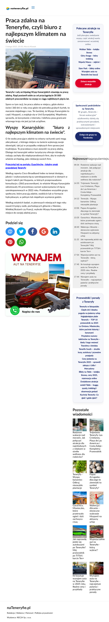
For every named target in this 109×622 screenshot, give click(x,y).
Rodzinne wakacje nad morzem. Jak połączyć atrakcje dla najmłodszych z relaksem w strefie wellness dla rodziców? (91, 172)
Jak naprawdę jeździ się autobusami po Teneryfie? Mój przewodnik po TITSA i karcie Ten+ (91, 245)
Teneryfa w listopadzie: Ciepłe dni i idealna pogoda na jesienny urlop (89, 310)
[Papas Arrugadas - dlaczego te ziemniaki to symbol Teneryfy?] (96, 467)
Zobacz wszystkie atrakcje (88, 83)
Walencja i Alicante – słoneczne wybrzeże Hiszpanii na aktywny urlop (90, 231)
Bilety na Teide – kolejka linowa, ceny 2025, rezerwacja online (89, 375)
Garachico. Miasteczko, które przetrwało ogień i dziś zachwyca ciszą (91, 220)
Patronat (29, 613)
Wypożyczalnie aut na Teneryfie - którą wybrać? (90, 258)
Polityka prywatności (44, 613)
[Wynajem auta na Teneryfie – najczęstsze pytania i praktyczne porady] (96, 568)
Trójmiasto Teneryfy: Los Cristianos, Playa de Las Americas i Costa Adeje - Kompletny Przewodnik (91, 189)
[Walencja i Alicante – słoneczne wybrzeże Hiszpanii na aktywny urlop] (96, 498)
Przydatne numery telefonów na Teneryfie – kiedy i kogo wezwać (89, 339)
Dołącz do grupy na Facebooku (88, 136)
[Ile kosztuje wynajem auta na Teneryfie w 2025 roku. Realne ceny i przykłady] (80, 568)
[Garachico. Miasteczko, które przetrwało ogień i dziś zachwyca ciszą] (80, 498)
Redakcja (11, 613)
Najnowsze (80, 158)
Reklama (20, 613)
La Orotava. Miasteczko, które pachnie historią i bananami (89, 329)
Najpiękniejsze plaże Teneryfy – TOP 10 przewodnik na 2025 (89, 320)
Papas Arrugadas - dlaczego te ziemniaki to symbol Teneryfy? (90, 211)
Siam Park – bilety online (89, 69)
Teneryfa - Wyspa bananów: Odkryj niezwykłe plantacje (89, 201)
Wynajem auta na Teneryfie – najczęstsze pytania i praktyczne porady (91, 281)
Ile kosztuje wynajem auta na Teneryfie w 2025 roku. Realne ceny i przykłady (90, 268)
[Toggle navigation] (33, 8)
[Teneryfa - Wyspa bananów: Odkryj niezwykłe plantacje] (80, 467)
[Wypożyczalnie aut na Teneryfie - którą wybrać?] (96, 532)
